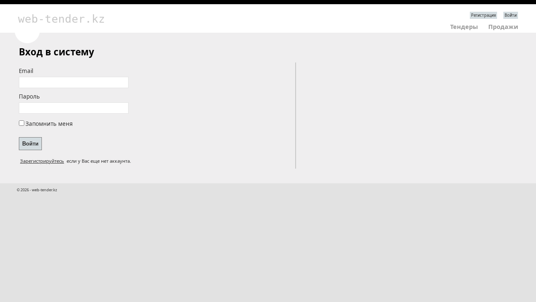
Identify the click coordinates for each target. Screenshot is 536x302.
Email (26, 71)
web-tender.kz (61, 19)
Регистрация (483, 15)
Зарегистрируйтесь (42, 161)
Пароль (29, 96)
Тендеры (464, 26)
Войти (511, 15)
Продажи (503, 26)
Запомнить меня (49, 124)
